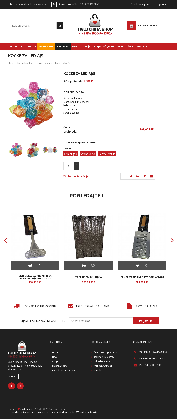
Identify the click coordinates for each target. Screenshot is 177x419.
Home (13, 46)
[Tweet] (130, 176)
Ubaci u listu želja (77, 176)
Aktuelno (63, 46)
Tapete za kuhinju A (88, 277)
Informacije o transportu (38, 306)
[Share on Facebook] (123, 176)
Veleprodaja (125, 46)
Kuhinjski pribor (25, 62)
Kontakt (141, 46)
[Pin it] (137, 176)
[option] (35, 251)
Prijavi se (145, 321)
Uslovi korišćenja (145, 306)
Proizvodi (27, 46)
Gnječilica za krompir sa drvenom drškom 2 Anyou (35, 277)
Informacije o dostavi (104, 356)
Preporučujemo (104, 46)
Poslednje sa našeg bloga (64, 370)
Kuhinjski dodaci (44, 62)
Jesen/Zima (46, 46)
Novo (75, 46)
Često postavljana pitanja (106, 352)
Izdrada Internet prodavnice (22, 412)
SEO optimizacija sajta (86, 412)
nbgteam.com (27, 409)
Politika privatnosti (103, 365)
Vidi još (13, 376)
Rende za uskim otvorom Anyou (142, 277)
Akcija (86, 46)
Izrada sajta (42, 412)
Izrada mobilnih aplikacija (61, 412)
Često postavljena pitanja (91, 306)
